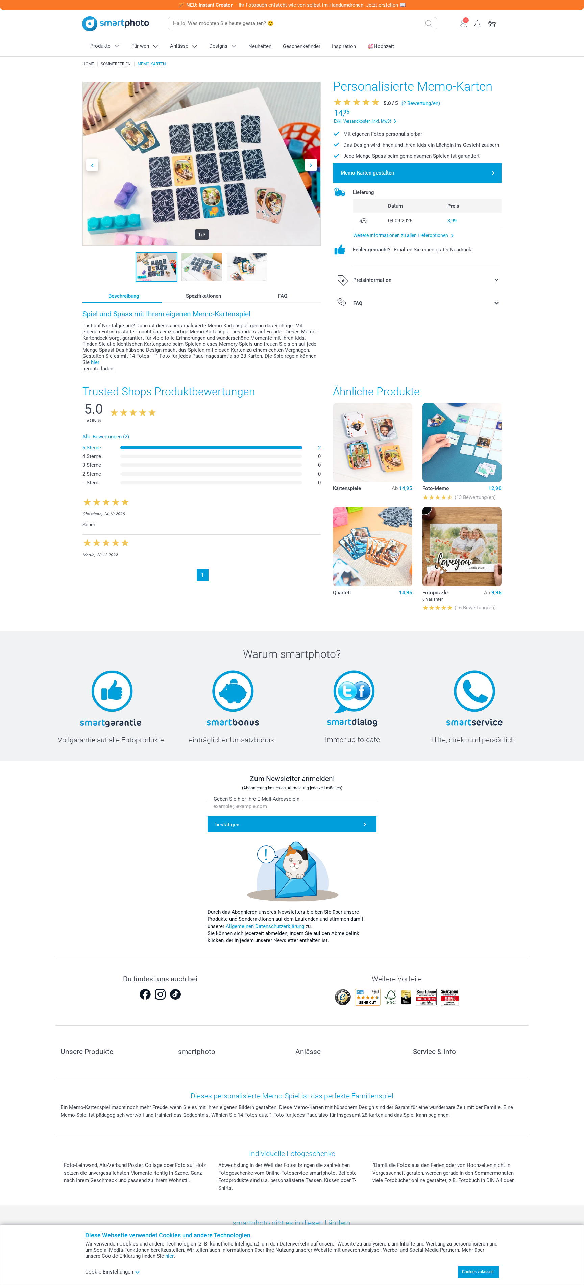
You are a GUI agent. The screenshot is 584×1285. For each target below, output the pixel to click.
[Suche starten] (428, 23)
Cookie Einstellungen (109, 1272)
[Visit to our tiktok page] (175, 994)
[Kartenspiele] (372, 442)
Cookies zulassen (478, 1271)
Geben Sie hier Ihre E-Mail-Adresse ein (256, 799)
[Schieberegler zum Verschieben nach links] (92, 165)
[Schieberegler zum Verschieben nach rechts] (311, 165)
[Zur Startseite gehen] (115, 23)
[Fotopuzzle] (462, 546)
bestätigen (227, 825)
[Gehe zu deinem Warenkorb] (492, 23)
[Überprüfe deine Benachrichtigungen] (477, 23)
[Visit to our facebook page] (145, 994)
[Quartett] (372, 546)
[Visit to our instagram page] (160, 994)
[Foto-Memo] (462, 442)
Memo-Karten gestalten (367, 173)
